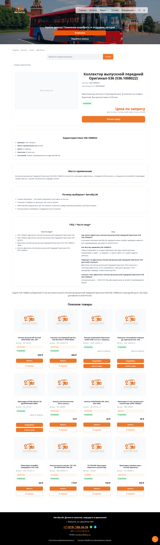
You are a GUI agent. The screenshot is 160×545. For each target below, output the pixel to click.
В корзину (29, 366)
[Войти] (144, 10)
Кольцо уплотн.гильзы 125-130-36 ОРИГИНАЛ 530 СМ (63, 466)
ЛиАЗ (32, 50)
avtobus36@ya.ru (83, 534)
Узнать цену (113, 119)
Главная (82, 10)
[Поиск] (139, 10)
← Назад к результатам (21, 65)
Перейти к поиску (80, 39)
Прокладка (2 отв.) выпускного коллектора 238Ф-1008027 (130, 402)
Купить (29, 361)
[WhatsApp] (91, 527)
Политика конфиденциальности (61, 540)
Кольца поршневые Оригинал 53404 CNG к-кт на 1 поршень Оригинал (97, 339)
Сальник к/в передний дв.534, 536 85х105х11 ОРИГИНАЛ (63, 338)
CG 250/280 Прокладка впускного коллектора (96, 466)
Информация (128, 10)
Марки (103, 10)
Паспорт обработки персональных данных (94, 540)
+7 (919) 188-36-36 (75, 527)
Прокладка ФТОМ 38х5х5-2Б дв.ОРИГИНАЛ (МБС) (29, 402)
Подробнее (96, 361)
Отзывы (114, 10)
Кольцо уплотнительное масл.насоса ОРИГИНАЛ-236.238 (63, 403)
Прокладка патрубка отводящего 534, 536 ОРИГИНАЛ (29, 467)
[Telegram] (95, 527)
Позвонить (80, 33)
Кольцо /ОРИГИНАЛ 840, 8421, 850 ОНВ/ (96, 402)
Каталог (93, 10)
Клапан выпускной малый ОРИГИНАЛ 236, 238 (29, 338)
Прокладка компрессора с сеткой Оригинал (131, 466)
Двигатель (40, 50)
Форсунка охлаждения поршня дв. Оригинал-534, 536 (130, 338)
